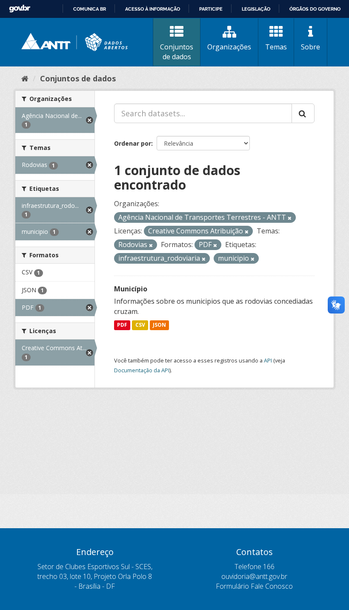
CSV (140, 325)
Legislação (256, 9)
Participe (211, 9)
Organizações (229, 47)
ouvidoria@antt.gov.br (254, 576)
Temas (276, 47)
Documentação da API (141, 370)
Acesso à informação (152, 9)
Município (130, 288)
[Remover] (290, 218)
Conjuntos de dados (176, 51)
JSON (159, 325)
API (268, 360)
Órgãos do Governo (314, 9)
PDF (122, 325)
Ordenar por (132, 143)
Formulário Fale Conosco (254, 586)
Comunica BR (89, 9)
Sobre (310, 47)
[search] (303, 113)
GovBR (19, 9)
